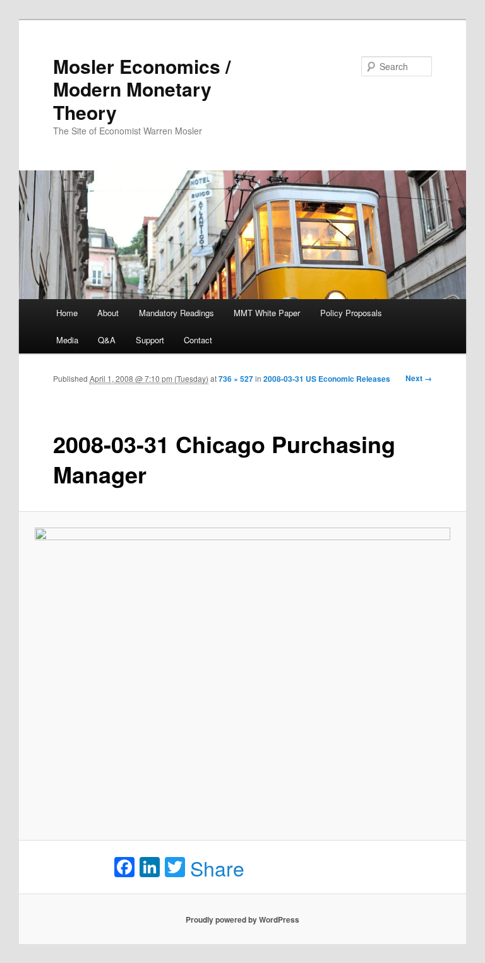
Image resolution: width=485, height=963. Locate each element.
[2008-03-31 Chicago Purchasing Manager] (243, 676)
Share (217, 868)
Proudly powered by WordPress (242, 919)
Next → (418, 378)
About (108, 313)
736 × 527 (236, 378)
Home (67, 313)
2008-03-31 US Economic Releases (326, 378)
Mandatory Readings (176, 313)
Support (150, 340)
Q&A (107, 340)
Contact (198, 340)
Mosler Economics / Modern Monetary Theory (142, 89)
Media (67, 340)
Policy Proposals (351, 313)
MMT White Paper (267, 313)
